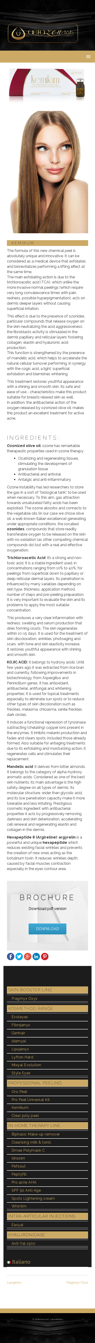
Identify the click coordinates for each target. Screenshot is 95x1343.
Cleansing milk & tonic (31, 1142)
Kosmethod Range (30, 1008)
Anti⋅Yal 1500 (23, 1243)
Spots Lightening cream (33, 1198)
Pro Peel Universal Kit (31, 1100)
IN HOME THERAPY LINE (34, 1125)
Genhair (18, 1033)
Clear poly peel (25, 1115)
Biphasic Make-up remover (36, 1134)
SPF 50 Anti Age (26, 1190)
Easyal (18, 1225)
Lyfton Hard (22, 1057)
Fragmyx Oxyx (25, 998)
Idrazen (18, 1158)
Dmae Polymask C (28, 1150)
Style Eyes (21, 1073)
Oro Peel (19, 1091)
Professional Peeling (35, 1083)
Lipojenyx (20, 1049)
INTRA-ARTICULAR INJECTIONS (41, 1216)
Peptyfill (19, 1174)
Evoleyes (20, 1017)
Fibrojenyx (21, 1025)
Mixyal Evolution (26, 1065)
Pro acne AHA (24, 1182)
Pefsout (19, 1166)
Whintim (19, 1206)
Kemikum (20, 1107)
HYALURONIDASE (26, 1234)
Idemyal (19, 1041)
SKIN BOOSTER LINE (30, 989)
